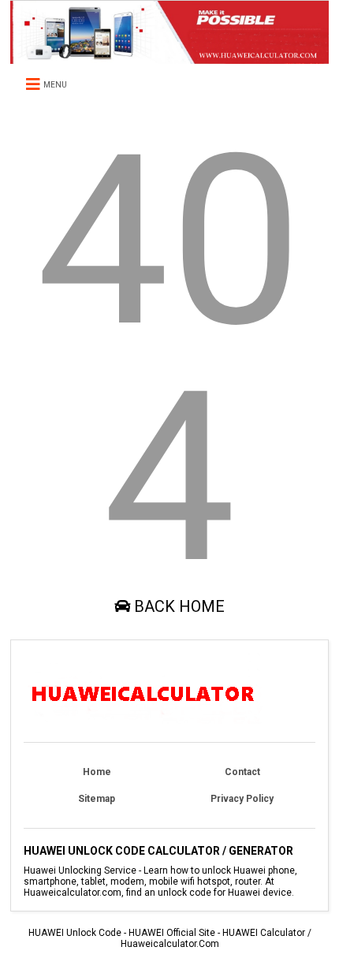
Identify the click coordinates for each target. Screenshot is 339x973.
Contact (242, 771)
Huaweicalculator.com (170, 943)
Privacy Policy (242, 798)
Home (97, 771)
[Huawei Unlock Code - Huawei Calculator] (169, 57)
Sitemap (96, 798)
